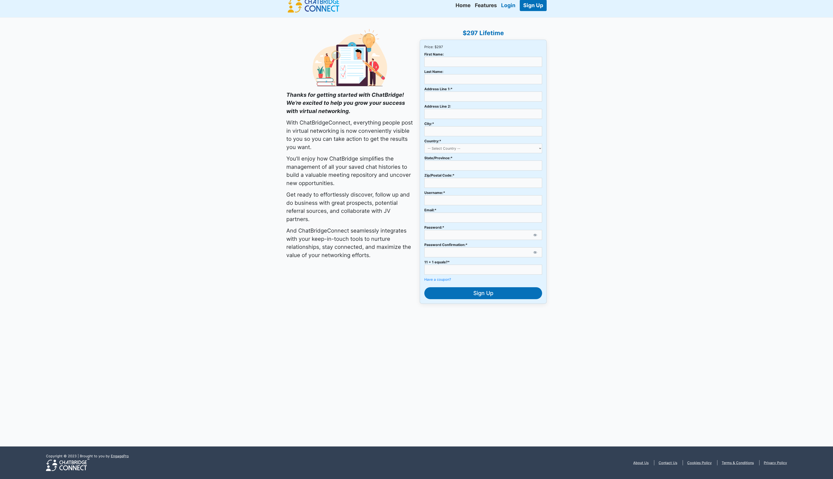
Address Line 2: (437, 106)
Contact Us (668, 463)
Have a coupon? (437, 279)
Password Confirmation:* (445, 245)
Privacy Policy (775, 463)
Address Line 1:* (438, 89)
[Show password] (535, 235)
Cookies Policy (699, 463)
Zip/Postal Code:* (439, 175)
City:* (429, 123)
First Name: (434, 54)
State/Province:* (438, 158)
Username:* (434, 192)
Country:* (432, 141)
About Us (641, 463)
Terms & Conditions (738, 463)
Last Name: (433, 71)
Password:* (434, 227)
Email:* (430, 210)
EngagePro (120, 456)
